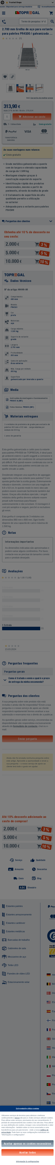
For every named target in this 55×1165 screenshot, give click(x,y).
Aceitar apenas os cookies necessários (27, 1143)
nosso (17, 1118)
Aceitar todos (27, 1152)
